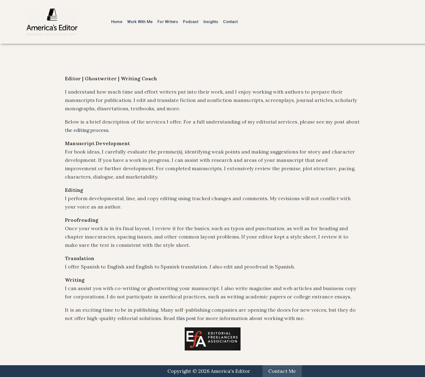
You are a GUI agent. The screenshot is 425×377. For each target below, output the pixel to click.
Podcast (190, 21)
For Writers (167, 21)
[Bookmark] (117, 371)
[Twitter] (104, 371)
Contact (230, 21)
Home (116, 21)
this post (186, 318)
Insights (210, 21)
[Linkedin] (111, 371)
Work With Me (139, 21)
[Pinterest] (131, 371)
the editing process (86, 130)
